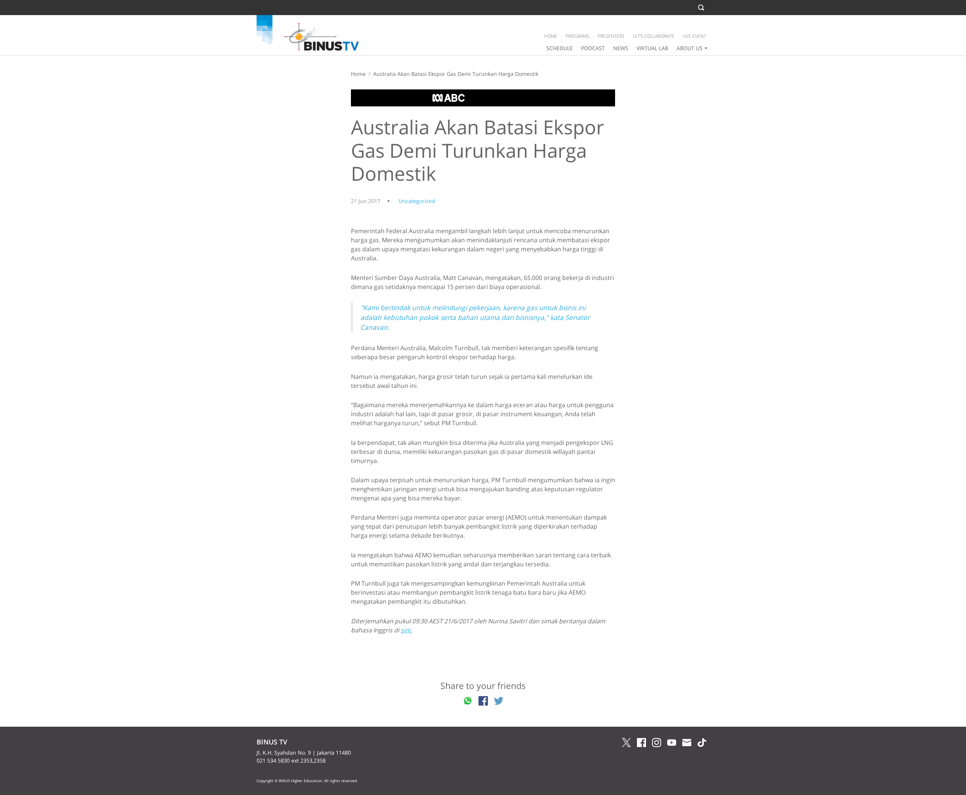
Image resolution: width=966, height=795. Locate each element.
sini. (406, 630)
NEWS (620, 48)
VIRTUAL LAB (652, 48)
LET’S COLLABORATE (653, 36)
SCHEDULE (559, 48)
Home (358, 73)
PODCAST (593, 48)
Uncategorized (416, 201)
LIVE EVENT (694, 36)
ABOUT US (690, 48)
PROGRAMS (577, 36)
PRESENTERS (611, 36)
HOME (550, 36)
